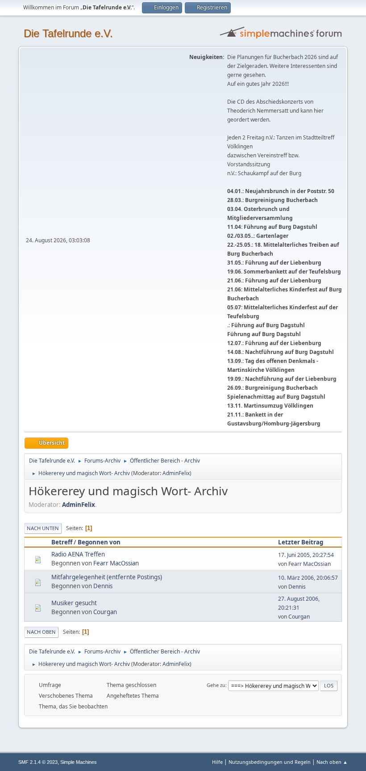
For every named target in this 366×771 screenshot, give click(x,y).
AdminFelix (176, 473)
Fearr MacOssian (116, 563)
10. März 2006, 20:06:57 (308, 577)
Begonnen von (99, 542)
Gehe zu (216, 685)
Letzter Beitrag (300, 542)
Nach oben (41, 631)
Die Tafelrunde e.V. (68, 33)
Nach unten (43, 528)
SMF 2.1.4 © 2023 (38, 762)
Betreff (61, 542)
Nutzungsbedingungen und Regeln (270, 761)
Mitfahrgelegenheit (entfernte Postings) (106, 577)
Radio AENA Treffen (78, 554)
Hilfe (217, 761)
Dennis (102, 586)
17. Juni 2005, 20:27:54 (306, 555)
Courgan (105, 612)
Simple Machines (78, 762)
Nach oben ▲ (332, 761)
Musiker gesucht (74, 603)
